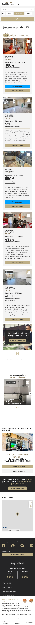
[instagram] (13, 545)
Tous (3, 13)
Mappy (17, 530)
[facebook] (3, 545)
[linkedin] (22, 545)
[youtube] (31, 545)
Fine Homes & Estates (8, 595)
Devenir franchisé (7, 587)
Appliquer (17, 19)
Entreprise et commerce (9, 591)
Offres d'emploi (6, 583)
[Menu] (31, 2)
